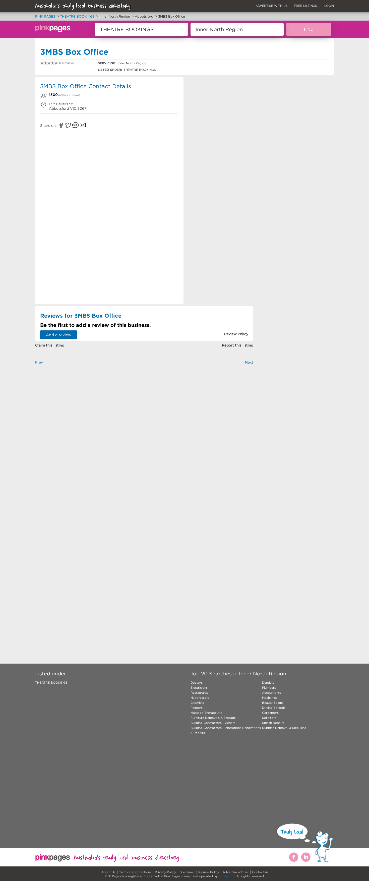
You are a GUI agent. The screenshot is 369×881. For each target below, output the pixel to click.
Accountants (271, 692)
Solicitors (269, 717)
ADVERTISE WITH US (272, 5)
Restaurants (199, 692)
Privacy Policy (165, 872)
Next (249, 362)
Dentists (268, 682)
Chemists (197, 702)
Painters (197, 707)
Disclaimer (187, 872)
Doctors (197, 682)
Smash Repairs (273, 722)
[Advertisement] (220, 113)
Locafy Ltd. (227, 876)
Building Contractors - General (213, 722)
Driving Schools (273, 707)
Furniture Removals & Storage (213, 717)
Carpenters (270, 712)
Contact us (260, 872)
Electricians (199, 687)
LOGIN (329, 5)
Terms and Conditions (135, 872)
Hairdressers (200, 697)
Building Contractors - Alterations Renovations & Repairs (226, 730)
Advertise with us (236, 872)
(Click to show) (70, 95)
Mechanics (269, 697)
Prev (39, 362)
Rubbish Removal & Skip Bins (284, 727)
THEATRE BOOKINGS (51, 682)
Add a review (58, 335)
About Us (108, 872)
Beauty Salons (272, 702)
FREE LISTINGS (305, 5)
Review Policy (208, 872)
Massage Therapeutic (206, 712)
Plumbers (269, 687)
